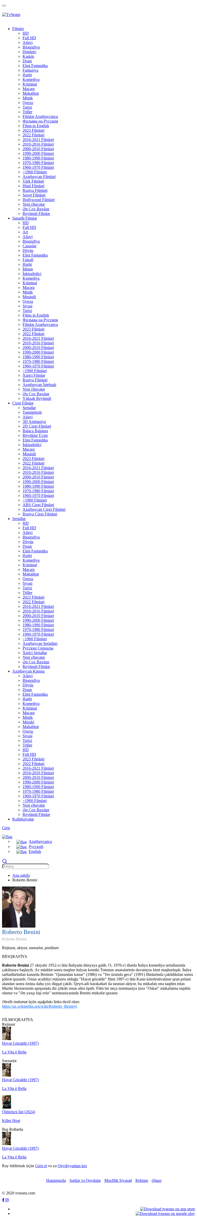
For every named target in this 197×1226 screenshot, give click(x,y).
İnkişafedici (32, 273)
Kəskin (28, 56)
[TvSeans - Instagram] (7, 1200)
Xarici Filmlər (34, 375)
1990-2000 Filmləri (38, 153)
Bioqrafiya (31, 47)
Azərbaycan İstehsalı (39, 384)
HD (26, 33)
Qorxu (28, 102)
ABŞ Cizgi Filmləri (38, 505)
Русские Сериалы (38, 648)
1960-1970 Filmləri (38, 167)
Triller (27, 112)
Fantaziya (30, 70)
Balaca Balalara (35, 431)
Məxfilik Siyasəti (118, 1180)
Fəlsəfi (28, 260)
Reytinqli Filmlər (36, 213)
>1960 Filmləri (35, 172)
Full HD (29, 38)
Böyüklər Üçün (35, 435)
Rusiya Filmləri (35, 190)
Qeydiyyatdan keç (72, 1166)
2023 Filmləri (33, 130)
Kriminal (30, 84)
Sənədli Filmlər (24, 218)
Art (25, 232)
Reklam (141, 1180)
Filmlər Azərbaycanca (40, 116)
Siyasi (27, 306)
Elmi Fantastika (35, 65)
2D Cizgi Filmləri (37, 426)
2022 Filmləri (33, 135)
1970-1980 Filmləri (38, 163)
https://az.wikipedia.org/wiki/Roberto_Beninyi (39, 1006)
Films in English (36, 126)
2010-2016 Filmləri (38, 144)
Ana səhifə (21, 875)
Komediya (31, 79)
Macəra (29, 89)
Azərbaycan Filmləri (39, 176)
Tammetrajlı (32, 412)
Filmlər (18, 28)
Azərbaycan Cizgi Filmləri (44, 509)
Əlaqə (156, 1180)
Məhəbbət (31, 93)
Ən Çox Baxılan (36, 209)
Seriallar (29, 407)
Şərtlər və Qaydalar (85, 1180)
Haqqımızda (56, 1180)
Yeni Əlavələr (34, 204)
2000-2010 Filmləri (38, 149)
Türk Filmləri (33, 181)
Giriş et (41, 1166)
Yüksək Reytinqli (37, 398)
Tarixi (27, 107)
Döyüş (28, 250)
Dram (27, 61)
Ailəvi (28, 42)
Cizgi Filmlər (23, 403)
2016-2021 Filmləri (38, 139)
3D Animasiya (34, 421)
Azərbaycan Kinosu (28, 671)
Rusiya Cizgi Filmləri (40, 514)
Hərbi (27, 75)
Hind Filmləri (33, 186)
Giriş (6, 828)
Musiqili (29, 297)
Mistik (28, 98)
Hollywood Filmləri (39, 199)
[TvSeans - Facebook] (3, 1200)
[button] (7, 836)
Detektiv (29, 52)
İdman (28, 269)
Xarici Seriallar (35, 652)
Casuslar (29, 246)
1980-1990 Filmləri (38, 158)
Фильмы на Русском (40, 121)
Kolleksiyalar (23, 819)
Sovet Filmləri (34, 195)
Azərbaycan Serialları (40, 643)
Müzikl (28, 722)
